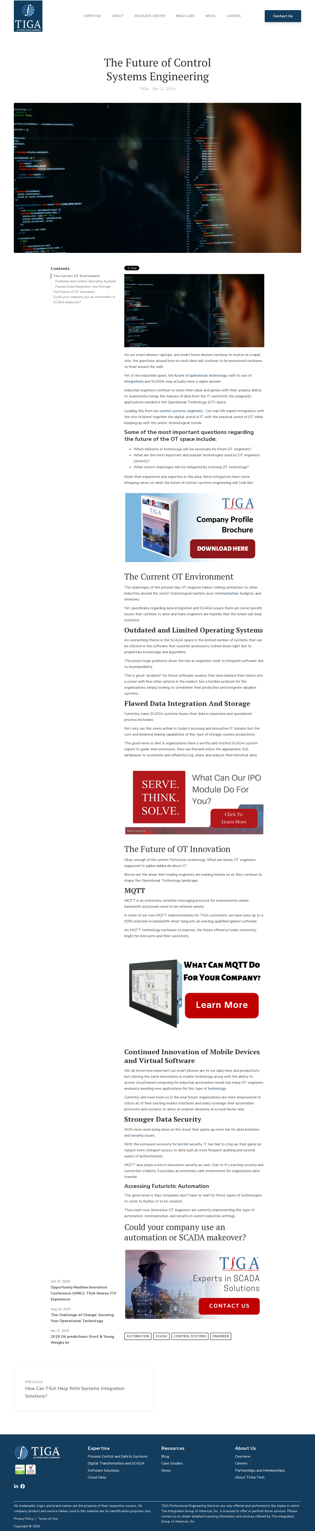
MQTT (130, 900)
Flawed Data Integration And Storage (83, 286)
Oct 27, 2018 (60, 1281)
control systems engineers (181, 410)
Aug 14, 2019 (60, 1309)
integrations (134, 381)
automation (138, 1336)
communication (226, 593)
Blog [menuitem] (165, 1456)
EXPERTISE (92, 16)
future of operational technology (200, 375)
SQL (245, 749)
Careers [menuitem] (241, 1463)
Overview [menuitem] (242, 1456)
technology (217, 1088)
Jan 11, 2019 (60, 1331)
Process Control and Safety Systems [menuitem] (118, 1456)
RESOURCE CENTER (150, 16)
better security (190, 1144)
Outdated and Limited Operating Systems (85, 281)
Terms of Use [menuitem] (48, 1519)
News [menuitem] (166, 1470)
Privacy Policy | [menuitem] (26, 1519)
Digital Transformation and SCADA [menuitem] (116, 1463)
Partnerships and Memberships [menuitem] (260, 1470)
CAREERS (233, 16)
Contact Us (283, 16)
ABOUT (118, 16)
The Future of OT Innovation (74, 292)
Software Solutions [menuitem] (103, 1470)
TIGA (144, 88)
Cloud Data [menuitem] (97, 1477)
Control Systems (190, 1336)
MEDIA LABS (185, 16)
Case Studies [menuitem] (172, 1463)
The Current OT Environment (76, 276)
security (138, 1135)
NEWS (210, 16)
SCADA (157, 381)
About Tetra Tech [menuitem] (249, 1477)
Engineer (221, 1336)
